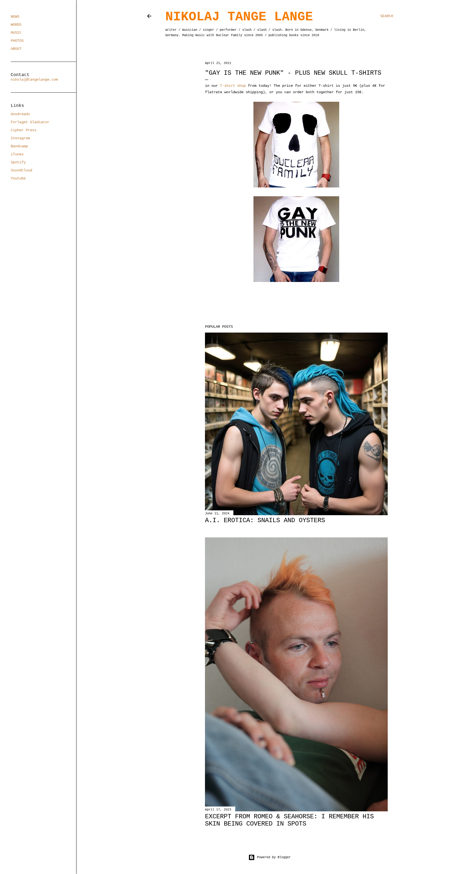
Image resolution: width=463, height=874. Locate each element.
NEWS (15, 16)
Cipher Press (23, 130)
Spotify (18, 162)
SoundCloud (21, 170)
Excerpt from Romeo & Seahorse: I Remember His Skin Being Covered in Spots (289, 820)
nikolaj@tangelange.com (34, 79)
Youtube (18, 178)
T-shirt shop (233, 86)
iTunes (17, 154)
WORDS (16, 24)
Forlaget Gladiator (30, 122)
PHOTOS (17, 41)
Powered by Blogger (274, 857)
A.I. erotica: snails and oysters (265, 520)
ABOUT (16, 49)
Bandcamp (19, 146)
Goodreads (20, 114)
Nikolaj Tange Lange (239, 17)
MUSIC (16, 33)
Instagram (20, 138)
